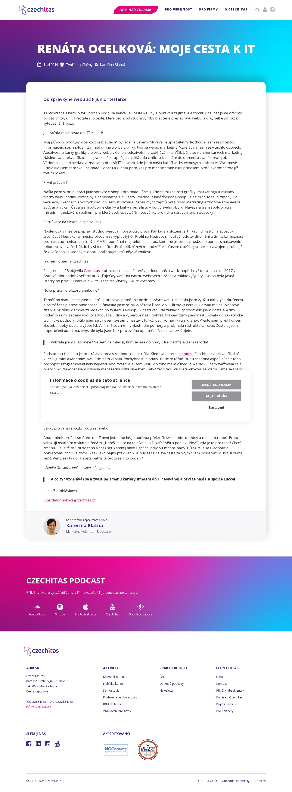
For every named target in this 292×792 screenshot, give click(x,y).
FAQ (162, 677)
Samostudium (112, 690)
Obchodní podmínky (235, 781)
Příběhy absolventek (230, 690)
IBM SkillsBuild (113, 704)
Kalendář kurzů (113, 677)
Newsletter (167, 690)
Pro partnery (224, 711)
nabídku (186, 353)
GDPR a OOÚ (207, 781)
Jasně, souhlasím (216, 384)
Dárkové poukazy (171, 684)
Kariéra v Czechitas (229, 697)
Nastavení (216, 407)
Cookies (260, 781)
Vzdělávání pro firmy (117, 711)
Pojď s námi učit (227, 704)
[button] (179, 10)
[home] (37, 10)
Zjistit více (56, 393)
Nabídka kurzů (113, 684)
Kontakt (221, 684)
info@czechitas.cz (38, 707)
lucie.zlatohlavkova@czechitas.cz (69, 500)
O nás (220, 677)
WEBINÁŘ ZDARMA (135, 9)
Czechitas (92, 270)
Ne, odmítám (216, 396)
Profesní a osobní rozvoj (120, 697)
